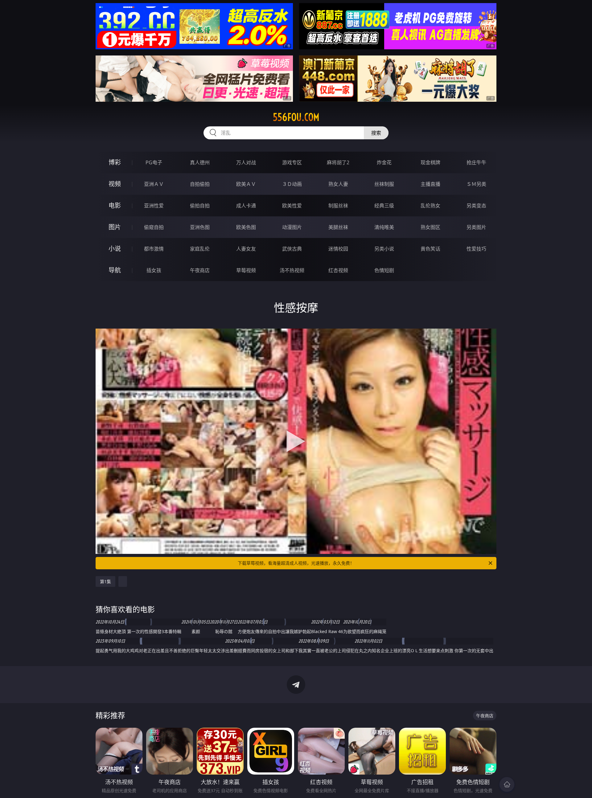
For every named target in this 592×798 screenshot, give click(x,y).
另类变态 (476, 205)
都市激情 (154, 248)
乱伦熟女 (430, 205)
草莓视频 (246, 270)
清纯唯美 (384, 227)
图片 (115, 227)
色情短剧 (384, 270)
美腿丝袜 (338, 227)
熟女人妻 (338, 184)
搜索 (376, 132)
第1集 (105, 581)
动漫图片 (292, 227)
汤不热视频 (292, 270)
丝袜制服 (384, 184)
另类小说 (384, 248)
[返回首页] (507, 784)
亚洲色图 (200, 227)
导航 (115, 270)
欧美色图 (246, 227)
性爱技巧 (476, 248)
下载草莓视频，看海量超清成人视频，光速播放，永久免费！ (296, 563)
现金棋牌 (430, 162)
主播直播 (430, 184)
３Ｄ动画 (292, 184)
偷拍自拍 (200, 205)
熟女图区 (430, 227)
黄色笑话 (430, 248)
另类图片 (476, 227)
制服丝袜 (338, 205)
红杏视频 (338, 270)
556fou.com (296, 117)
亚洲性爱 (154, 205)
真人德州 (200, 162)
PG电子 (154, 162)
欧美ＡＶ (246, 184)
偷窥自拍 (154, 227)
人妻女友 (246, 248)
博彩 (115, 162)
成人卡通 (246, 205)
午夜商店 (200, 270)
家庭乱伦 (200, 248)
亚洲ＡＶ (154, 184)
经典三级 (384, 205)
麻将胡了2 (338, 162)
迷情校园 (338, 248)
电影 (115, 205)
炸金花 (384, 162)
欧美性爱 (292, 205)
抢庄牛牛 (476, 162)
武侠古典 (292, 248)
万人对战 (246, 162)
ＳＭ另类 (476, 184)
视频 (115, 184)
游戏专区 (292, 162)
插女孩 (153, 270)
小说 (115, 248)
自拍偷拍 (200, 184)
